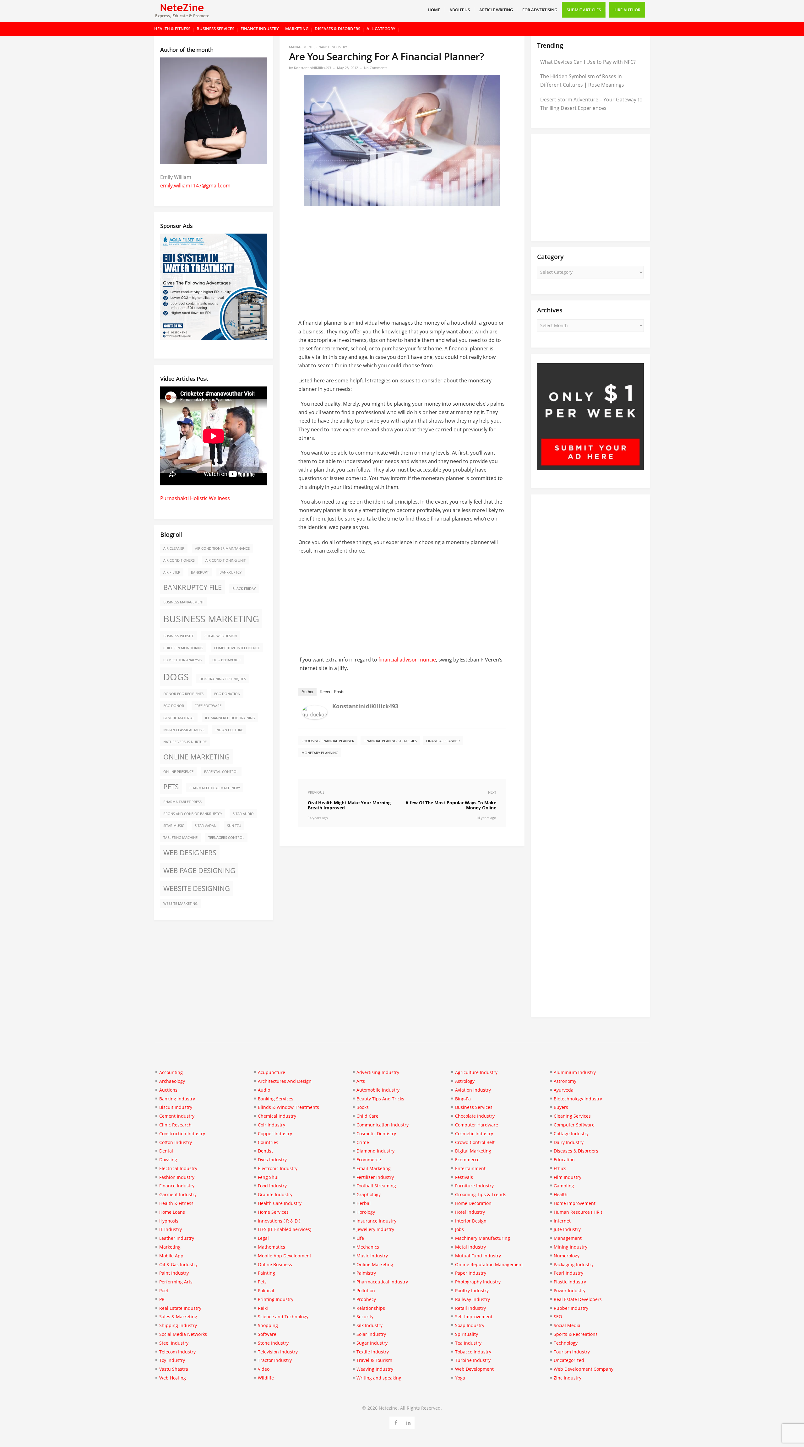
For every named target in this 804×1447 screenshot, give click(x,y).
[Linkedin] (408, 1422)
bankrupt (200, 572)
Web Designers (189, 852)
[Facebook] (396, 1422)
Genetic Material (178, 718)
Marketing (296, 28)
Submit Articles (584, 10)
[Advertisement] (402, 258)
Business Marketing (211, 619)
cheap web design (220, 636)
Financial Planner (443, 740)
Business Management (183, 602)
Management (301, 47)
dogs (176, 677)
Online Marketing (196, 756)
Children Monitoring (183, 648)
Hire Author (626, 10)
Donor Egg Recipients (183, 694)
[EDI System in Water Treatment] (213, 338)
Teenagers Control (226, 837)
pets (171, 786)
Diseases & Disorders (337, 28)
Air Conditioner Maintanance (222, 548)
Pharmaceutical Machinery (214, 788)
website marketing (180, 903)
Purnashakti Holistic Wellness (195, 498)
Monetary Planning (320, 752)
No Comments (375, 67)
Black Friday (244, 588)
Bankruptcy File (192, 587)
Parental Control (221, 771)
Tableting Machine (180, 837)
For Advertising (539, 10)
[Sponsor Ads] (590, 468)
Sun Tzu (234, 825)
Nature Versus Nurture (185, 742)
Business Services (215, 28)
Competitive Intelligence (237, 648)
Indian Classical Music (184, 730)
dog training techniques (222, 679)
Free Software (208, 706)
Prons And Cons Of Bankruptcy (192, 814)
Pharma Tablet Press (182, 802)
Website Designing (196, 888)
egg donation (227, 694)
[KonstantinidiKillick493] (314, 717)
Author (307, 691)
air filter (171, 572)
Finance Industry (260, 28)
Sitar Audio (243, 814)
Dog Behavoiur (226, 660)
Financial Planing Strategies (390, 740)
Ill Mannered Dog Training (230, 718)
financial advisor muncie (407, 659)
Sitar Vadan (205, 825)
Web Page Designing (199, 870)
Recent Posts (332, 691)
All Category (381, 28)
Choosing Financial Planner (328, 740)
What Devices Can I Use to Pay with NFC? (588, 61)
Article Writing (496, 10)
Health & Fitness (172, 28)
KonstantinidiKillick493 (312, 67)
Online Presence (178, 771)
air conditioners (179, 560)
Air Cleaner (173, 548)
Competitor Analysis (182, 660)
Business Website (178, 636)
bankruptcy (231, 572)
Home (434, 10)
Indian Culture (229, 730)
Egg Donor (173, 706)
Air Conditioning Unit (225, 560)
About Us (459, 10)
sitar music (173, 825)
